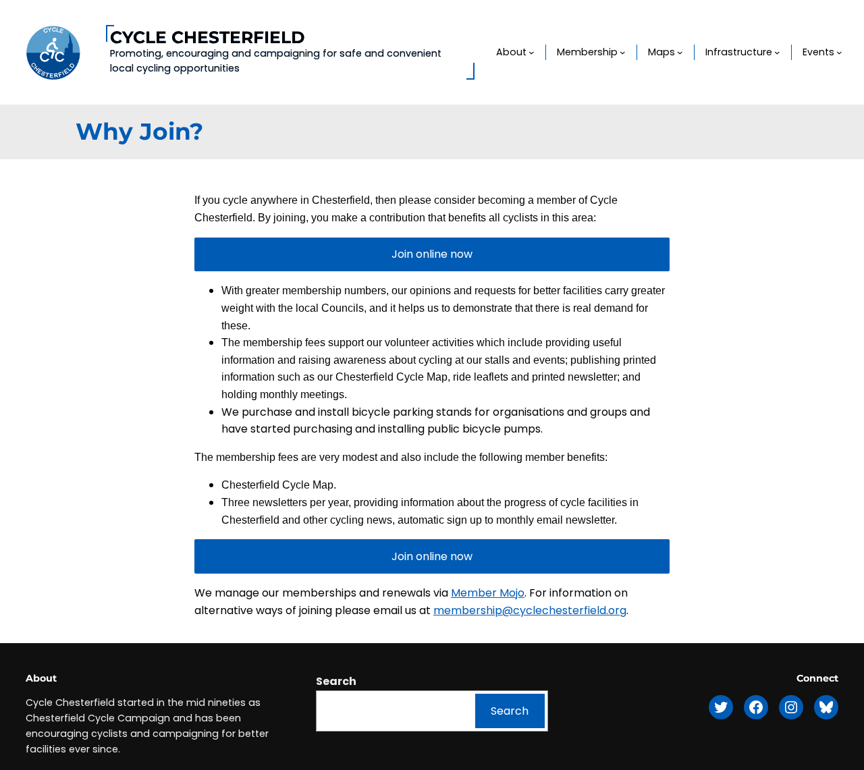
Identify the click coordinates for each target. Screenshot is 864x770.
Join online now (432, 254)
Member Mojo (487, 593)
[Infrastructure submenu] (777, 52)
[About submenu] (532, 52)
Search (336, 681)
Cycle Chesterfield (207, 37)
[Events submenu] (839, 52)
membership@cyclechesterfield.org (529, 610)
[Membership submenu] (623, 52)
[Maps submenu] (680, 52)
